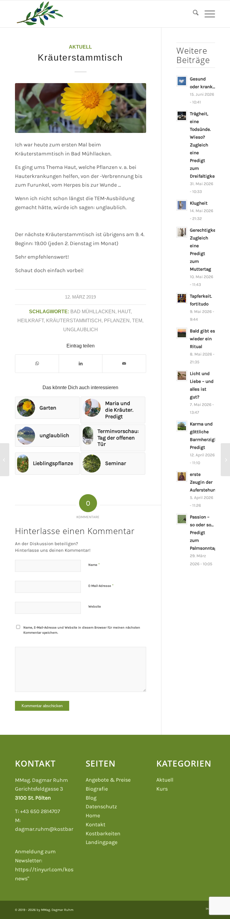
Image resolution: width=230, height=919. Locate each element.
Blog (91, 797)
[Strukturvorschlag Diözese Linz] (225, 459)
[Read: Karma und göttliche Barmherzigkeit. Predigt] (181, 426)
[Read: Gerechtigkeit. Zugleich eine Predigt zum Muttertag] (181, 232)
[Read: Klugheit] (181, 205)
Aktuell (80, 47)
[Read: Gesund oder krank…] (181, 81)
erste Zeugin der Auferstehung (204, 482)
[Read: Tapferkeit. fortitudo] (181, 298)
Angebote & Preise (108, 779)
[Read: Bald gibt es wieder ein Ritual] (181, 333)
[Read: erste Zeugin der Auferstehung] (181, 476)
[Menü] (207, 13)
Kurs (162, 788)
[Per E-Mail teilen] (124, 364)
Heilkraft (30, 320)
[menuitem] (193, 13)
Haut (124, 311)
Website (94, 606)
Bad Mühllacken (92, 311)
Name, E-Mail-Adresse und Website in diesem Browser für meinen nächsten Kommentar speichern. (81, 630)
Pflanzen (117, 320)
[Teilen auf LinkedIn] (80, 364)
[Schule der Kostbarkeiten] (39, 13)
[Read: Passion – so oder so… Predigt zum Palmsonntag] (181, 519)
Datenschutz (101, 806)
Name (94, 564)
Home (93, 815)
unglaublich (80, 329)
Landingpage (101, 842)
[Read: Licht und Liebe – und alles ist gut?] (181, 375)
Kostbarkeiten (103, 833)
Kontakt (95, 824)
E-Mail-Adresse (101, 585)
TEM (137, 320)
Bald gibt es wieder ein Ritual (202, 338)
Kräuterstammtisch (74, 320)
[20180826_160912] (80, 108)
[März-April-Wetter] (4, 459)
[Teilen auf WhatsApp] (37, 364)
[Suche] (193, 13)
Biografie (97, 788)
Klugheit (199, 203)
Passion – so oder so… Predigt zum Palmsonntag (203, 532)
